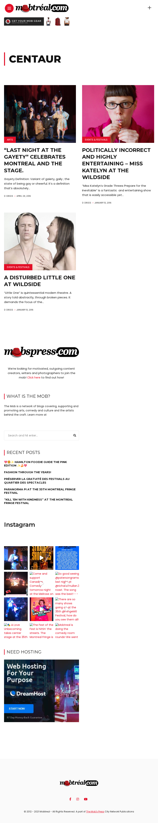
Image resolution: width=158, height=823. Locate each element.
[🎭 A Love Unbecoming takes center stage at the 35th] (16, 635)
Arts (10, 139)
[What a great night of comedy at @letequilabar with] (16, 558)
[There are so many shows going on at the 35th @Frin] (67, 609)
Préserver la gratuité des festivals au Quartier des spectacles (37, 480)
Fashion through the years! (27, 472)
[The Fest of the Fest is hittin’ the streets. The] (41, 635)
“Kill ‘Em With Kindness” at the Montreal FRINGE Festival (38, 501)
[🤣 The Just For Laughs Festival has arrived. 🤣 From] (67, 558)
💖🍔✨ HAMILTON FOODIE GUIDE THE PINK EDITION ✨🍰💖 (35, 463)
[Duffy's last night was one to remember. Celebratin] (16, 609)
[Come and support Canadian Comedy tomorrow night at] (41, 583)
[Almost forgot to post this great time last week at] (16, 583)
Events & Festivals (96, 139)
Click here (33, 377)
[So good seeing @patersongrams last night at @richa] (67, 583)
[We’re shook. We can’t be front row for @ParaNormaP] (41, 609)
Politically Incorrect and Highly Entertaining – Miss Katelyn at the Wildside (116, 163)
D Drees (8, 196)
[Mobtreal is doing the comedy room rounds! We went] (67, 635)
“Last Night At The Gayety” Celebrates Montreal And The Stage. (35, 160)
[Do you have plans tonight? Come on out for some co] (41, 558)
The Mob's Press (95, 811)
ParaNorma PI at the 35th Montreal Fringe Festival (40, 491)
